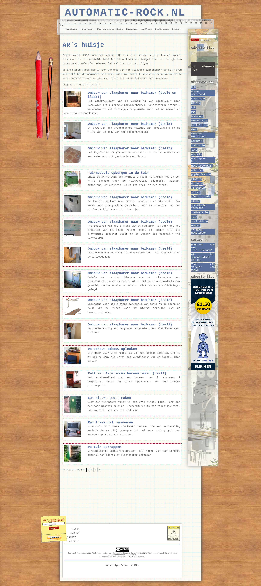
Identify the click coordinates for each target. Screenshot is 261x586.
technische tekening (198, 207)
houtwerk (197, 141)
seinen (195, 192)
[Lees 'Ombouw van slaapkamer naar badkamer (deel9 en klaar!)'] (72, 107)
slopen (195, 201)
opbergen (197, 170)
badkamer (197, 116)
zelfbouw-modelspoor (198, 231)
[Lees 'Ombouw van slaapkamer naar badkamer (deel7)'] (72, 162)
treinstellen (200, 212)
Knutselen (198, 98)
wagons (195, 225)
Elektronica (162, 29)
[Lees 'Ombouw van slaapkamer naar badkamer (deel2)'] (72, 314)
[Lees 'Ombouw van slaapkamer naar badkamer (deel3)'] (72, 287)
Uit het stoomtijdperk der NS (203, 257)
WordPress (146, 29)
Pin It (75, 533)
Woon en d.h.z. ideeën (110, 29)
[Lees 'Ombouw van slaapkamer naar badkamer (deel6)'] (72, 211)
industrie (198, 145)
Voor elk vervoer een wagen (203, 267)
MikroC (195, 103)
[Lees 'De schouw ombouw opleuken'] (72, 363)
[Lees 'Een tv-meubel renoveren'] (72, 436)
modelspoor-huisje (199, 160)
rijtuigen (198, 188)
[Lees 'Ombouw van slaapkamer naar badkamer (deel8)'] (72, 138)
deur (194, 129)
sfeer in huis (201, 196)
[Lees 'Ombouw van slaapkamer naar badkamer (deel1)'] (72, 338)
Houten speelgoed (198, 93)
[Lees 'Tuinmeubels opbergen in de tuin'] (72, 187)
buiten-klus (199, 125)
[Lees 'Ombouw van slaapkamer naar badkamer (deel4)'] (72, 262)
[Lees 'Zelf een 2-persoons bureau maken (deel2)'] (72, 387)
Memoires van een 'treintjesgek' (203, 247)
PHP (193, 107)
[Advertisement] (122, 495)
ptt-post (197, 183)
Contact (176, 29)
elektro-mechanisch (198, 135)
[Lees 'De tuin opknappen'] (72, 461)
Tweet (76, 529)
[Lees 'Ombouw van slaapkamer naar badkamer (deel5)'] (72, 235)
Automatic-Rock (89, 553)
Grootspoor (88, 29)
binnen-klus (199, 120)
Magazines (131, 29)
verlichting (199, 221)
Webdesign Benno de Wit (122, 565)
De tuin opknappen (135, 557)
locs (194, 150)
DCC (193, 87)
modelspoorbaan (201, 166)
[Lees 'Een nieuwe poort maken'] (72, 412)
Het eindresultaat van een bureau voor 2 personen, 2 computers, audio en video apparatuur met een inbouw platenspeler (134, 381)
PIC (193, 112)
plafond (196, 179)
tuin (194, 217)
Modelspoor (72, 29)
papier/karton (201, 174)
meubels (196, 154)
